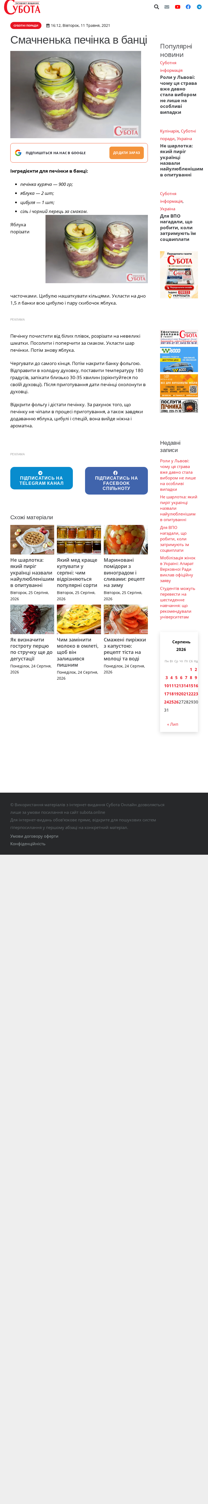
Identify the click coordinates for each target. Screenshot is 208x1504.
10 (166, 685)
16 (195, 685)
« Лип (172, 724)
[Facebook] (188, 7)
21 (186, 693)
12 (176, 685)
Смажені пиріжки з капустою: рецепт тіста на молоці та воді (125, 649)
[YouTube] (178, 7)
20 (181, 693)
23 (195, 693)
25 (171, 702)
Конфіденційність (28, 843)
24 (166, 702)
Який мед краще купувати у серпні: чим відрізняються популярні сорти (77, 573)
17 (166, 693)
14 (186, 685)
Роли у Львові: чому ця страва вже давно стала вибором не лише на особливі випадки (178, 94)
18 (171, 693)
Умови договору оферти (34, 836)
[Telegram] (199, 7)
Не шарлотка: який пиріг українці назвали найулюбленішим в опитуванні (32, 573)
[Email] (167, 7)
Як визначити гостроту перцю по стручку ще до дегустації (31, 649)
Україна (184, 138)
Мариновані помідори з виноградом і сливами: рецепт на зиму (124, 573)
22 (190, 693)
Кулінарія (169, 131)
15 (190, 685)
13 (181, 685)
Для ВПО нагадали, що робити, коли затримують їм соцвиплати (178, 227)
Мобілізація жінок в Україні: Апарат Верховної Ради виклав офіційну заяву (178, 569)
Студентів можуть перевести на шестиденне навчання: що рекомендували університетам (177, 602)
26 (176, 702)
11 (171, 685)
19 (176, 693)
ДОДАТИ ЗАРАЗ (126, 152)
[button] (156, 7)
